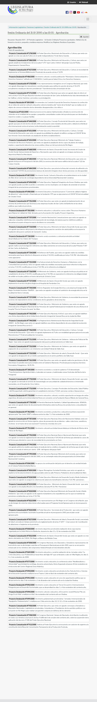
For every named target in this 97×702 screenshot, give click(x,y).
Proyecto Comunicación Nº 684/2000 (22, 168)
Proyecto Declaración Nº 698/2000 (21, 192)
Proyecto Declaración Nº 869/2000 (21, 552)
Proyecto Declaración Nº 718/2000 (21, 236)
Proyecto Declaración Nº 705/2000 (21, 210)
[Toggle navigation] (87, 19)
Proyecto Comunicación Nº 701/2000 (22, 201)
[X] (75, 12)
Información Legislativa (17, 27)
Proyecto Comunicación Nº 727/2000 (22, 281)
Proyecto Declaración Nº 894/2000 (21, 592)
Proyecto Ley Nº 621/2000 (18, 112)
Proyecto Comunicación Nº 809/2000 (22, 470)
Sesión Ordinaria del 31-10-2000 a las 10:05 (60, 27)
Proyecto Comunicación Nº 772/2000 (22, 388)
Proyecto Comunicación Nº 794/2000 (22, 444)
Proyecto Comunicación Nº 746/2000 (22, 330)
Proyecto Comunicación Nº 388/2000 (22, 60)
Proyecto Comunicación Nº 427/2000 (22, 70)
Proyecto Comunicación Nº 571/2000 (22, 93)
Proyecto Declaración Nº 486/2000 (21, 77)
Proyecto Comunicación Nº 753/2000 (22, 353)
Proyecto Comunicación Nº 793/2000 (22, 435)
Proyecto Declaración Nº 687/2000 (21, 175)
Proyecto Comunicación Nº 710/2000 (22, 227)
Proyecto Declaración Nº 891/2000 (21, 578)
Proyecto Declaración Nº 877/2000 (21, 561)
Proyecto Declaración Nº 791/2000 (21, 428)
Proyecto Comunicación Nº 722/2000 (22, 243)
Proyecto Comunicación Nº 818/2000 (22, 477)
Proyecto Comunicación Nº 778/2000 (22, 402)
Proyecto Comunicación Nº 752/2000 (22, 346)
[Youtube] (79, 12)
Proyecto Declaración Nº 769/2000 (21, 370)
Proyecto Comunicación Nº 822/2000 (22, 501)
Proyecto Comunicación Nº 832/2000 (22, 536)
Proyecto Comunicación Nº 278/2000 (22, 53)
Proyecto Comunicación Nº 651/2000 (22, 131)
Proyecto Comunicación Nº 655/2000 (22, 140)
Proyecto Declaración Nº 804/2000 (21, 463)
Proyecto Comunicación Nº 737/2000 (22, 297)
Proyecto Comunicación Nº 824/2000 (22, 510)
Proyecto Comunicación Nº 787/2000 (22, 419)
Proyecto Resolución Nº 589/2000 (21, 102)
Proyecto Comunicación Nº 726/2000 (22, 271)
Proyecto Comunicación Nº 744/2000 (22, 321)
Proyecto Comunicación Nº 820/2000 (22, 491)
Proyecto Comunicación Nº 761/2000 (22, 360)
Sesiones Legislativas (35, 27)
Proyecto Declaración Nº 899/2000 (21, 599)
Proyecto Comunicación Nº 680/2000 (22, 159)
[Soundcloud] (86, 12)
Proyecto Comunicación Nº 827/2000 (22, 519)
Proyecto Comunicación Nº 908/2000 (22, 615)
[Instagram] (71, 12)
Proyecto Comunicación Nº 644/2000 (22, 121)
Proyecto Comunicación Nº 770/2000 (22, 379)
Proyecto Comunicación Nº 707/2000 (22, 217)
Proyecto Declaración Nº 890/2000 (21, 571)
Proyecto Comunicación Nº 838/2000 (22, 543)
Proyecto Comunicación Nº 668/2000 (22, 149)
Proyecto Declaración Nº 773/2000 (21, 395)
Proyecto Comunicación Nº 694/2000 (22, 182)
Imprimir (85, 37)
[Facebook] (67, 12)
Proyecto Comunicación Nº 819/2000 (22, 484)
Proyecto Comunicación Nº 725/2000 (22, 262)
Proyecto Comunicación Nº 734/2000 (22, 288)
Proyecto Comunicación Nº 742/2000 (22, 304)
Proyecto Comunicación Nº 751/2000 (22, 339)
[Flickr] (83, 12)
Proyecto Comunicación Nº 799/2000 (22, 454)
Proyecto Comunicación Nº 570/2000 (22, 84)
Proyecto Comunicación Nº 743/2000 (22, 314)
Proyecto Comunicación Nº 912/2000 (22, 624)
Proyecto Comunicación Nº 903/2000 (22, 606)
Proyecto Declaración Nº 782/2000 (21, 412)
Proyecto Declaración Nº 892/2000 (21, 585)
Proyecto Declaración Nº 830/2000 (21, 529)
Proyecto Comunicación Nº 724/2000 (22, 253)
